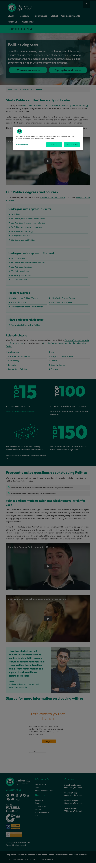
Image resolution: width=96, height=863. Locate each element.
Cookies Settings (22, 144)
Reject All (54, 145)
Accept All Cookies (71, 145)
